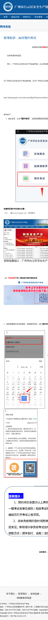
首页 (6, 16)
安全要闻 (38, 16)
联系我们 (23, 593)
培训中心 (27, 16)
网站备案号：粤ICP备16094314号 (13, 616)
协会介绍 (15, 16)
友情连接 (35, 593)
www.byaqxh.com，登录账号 (24, 213)
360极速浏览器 (24, 597)
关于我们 (11, 593)
